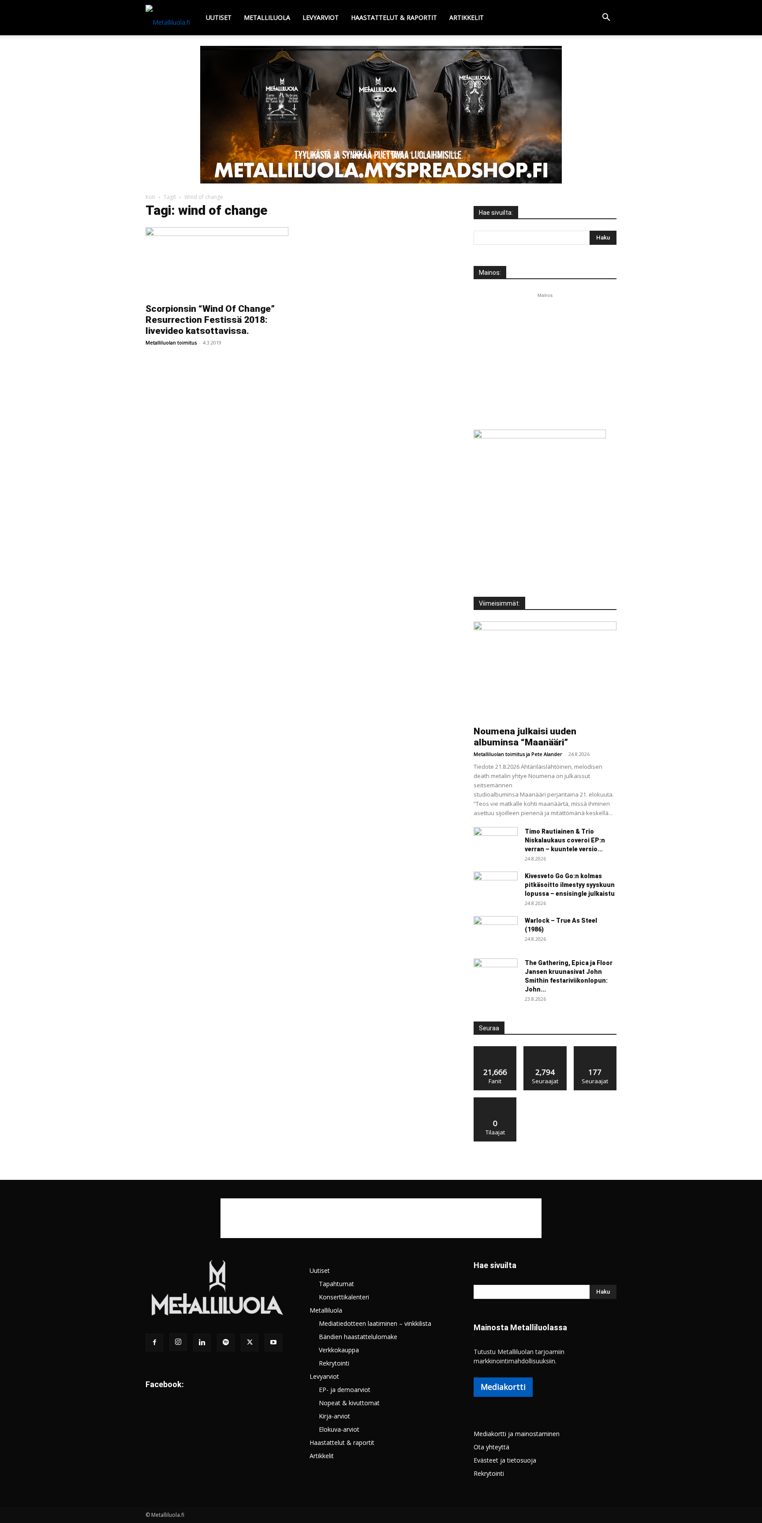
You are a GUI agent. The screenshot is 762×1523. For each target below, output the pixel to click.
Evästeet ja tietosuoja (505, 1460)
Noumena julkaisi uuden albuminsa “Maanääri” (525, 737)
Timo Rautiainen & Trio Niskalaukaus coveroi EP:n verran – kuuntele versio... (565, 840)
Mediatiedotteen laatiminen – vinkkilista (375, 1323)
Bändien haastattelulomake (358, 1336)
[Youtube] (273, 1342)
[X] (249, 1342)
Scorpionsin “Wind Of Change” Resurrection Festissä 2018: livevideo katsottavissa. (210, 319)
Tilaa (495, 1100)
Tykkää (495, 1049)
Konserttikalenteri (344, 1297)
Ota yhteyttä (491, 1447)
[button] (605, 18)
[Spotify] (226, 1342)
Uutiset (219, 17)
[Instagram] (178, 1342)
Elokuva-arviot (339, 1429)
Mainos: (490, 272)
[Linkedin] (202, 1342)
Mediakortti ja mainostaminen (517, 1433)
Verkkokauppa (339, 1350)
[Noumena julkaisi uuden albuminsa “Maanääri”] (545, 670)
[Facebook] (154, 1342)
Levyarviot (321, 17)
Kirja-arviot (334, 1416)
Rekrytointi (334, 1363)
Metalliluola (267, 17)
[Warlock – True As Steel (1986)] (496, 931)
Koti (150, 197)
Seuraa (545, 1049)
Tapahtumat (336, 1284)
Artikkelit (466, 17)
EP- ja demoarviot (344, 1389)
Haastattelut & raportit (394, 17)
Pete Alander (546, 754)
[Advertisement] (545, 355)
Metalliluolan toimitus (171, 342)
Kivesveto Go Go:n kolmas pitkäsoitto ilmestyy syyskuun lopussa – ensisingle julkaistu (570, 884)
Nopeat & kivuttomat (349, 1403)
